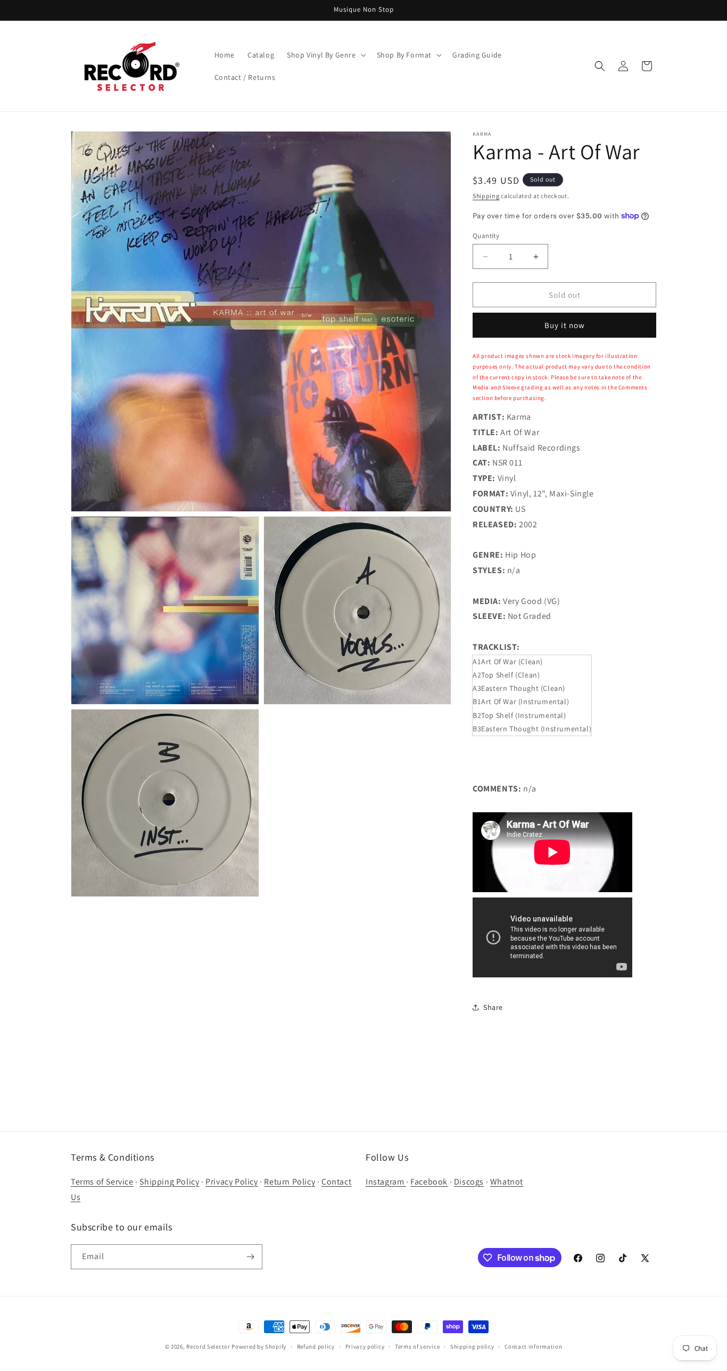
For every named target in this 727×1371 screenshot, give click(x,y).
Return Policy (289, 1181)
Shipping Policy (169, 1181)
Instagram (386, 1181)
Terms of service (417, 1346)
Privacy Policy (231, 1181)
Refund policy (316, 1346)
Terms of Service (102, 1181)
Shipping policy (472, 1346)
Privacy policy (365, 1346)
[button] (325, 55)
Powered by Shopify (259, 1346)
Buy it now (564, 325)
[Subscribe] (250, 1256)
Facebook (429, 1181)
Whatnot (506, 1181)
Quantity (486, 235)
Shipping (486, 196)
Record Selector (208, 1346)
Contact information (533, 1346)
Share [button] (493, 1007)
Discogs (469, 1181)
